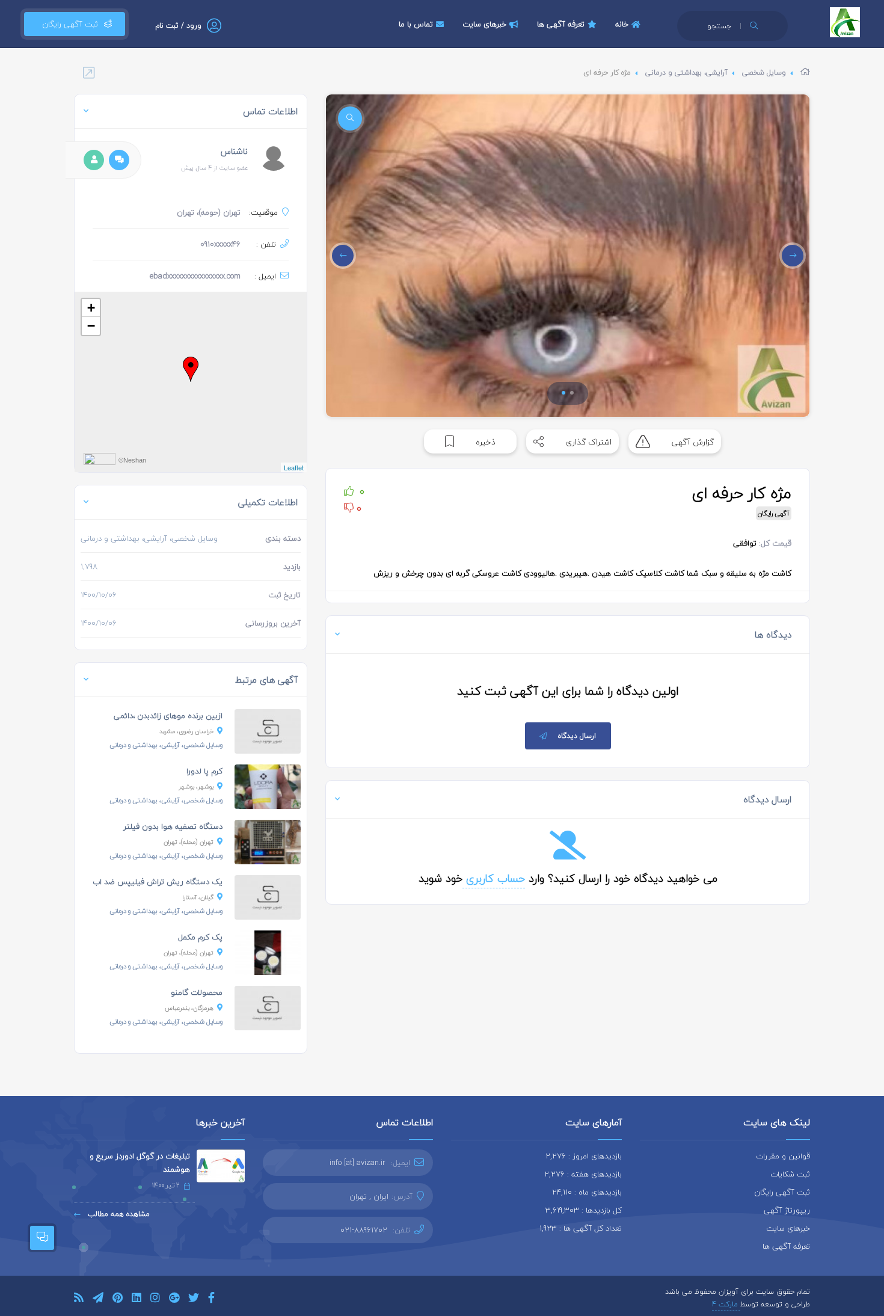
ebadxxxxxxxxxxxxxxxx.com (195, 276)
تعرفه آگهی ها (561, 24)
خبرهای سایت (484, 24)
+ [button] (91, 307)
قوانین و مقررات (783, 1156)
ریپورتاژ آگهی (787, 1210)
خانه (621, 24)
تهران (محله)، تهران (188, 842)
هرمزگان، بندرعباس (189, 1008)
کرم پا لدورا (204, 771)
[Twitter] (193, 1299)
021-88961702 (363, 1230)
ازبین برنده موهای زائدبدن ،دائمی (168, 715)
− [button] (91, 325)
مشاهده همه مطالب (117, 1214)
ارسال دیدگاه (577, 736)
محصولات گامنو (197, 992)
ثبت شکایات (790, 1174)
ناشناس (234, 151)
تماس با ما (416, 24)
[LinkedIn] (136, 1299)
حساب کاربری (493, 878)
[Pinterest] (117, 1299)
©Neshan (132, 460)
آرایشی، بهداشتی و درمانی (686, 72)
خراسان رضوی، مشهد (186, 731)
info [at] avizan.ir (357, 1162)
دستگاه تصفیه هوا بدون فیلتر (173, 826)
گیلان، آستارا (197, 897)
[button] (563, 393)
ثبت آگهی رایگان (67, 24)
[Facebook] (211, 1299)
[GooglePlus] (174, 1299)
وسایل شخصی (764, 72)
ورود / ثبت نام (178, 25)
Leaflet (294, 467)
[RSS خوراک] (79, 1299)
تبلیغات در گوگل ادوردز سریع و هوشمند (140, 1162)
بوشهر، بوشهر (196, 786)
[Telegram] (98, 1299)
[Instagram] (155, 1299)
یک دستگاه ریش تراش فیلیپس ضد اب (158, 881)
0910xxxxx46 (220, 244)
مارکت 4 (726, 1304)
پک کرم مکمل (200, 937)
